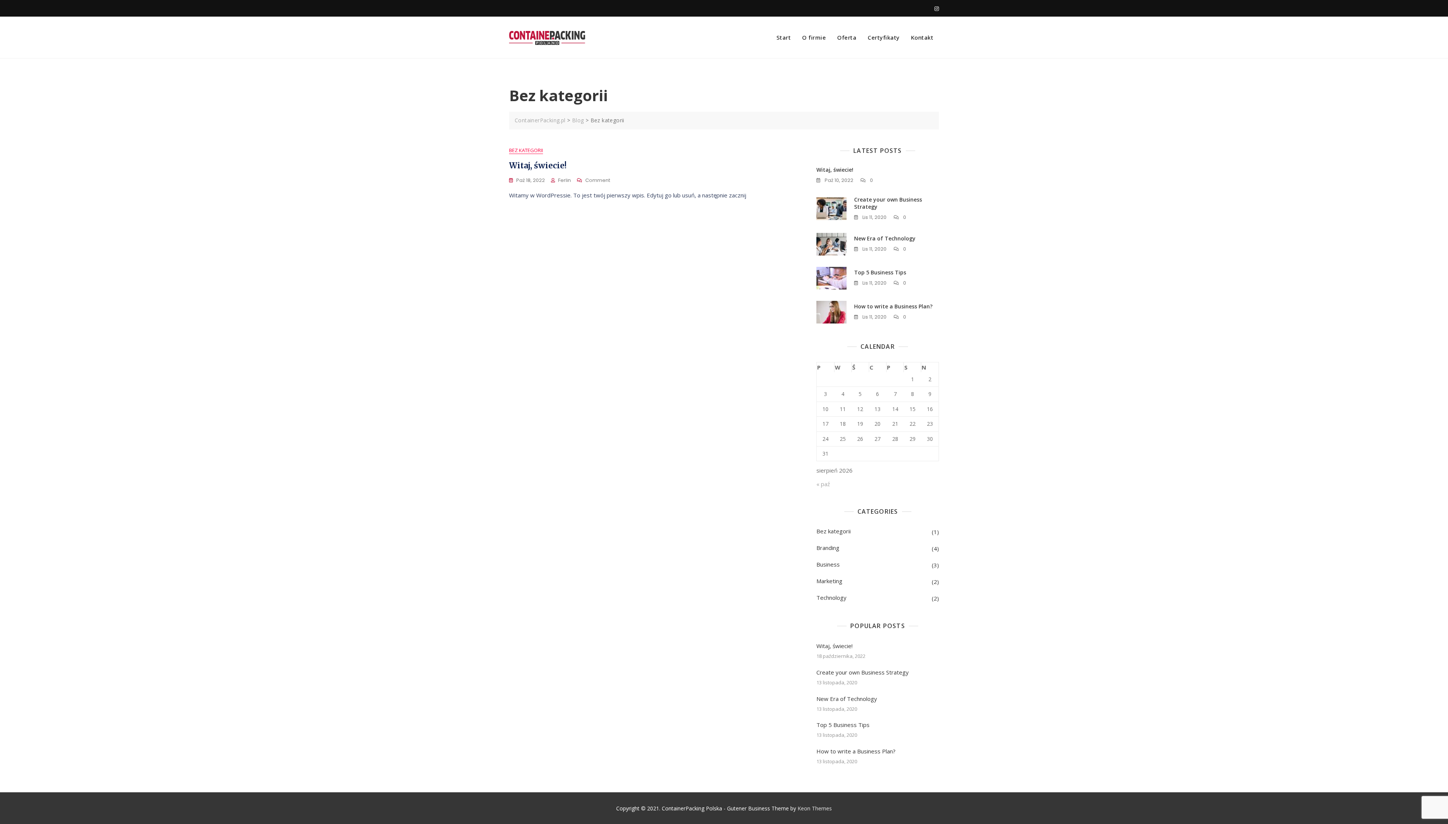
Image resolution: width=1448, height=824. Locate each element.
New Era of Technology (885, 238)
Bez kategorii (526, 150)
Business (828, 564)
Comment (597, 181)
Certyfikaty (884, 37)
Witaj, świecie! (538, 165)
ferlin (564, 180)
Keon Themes (815, 808)
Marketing (829, 581)
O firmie (814, 37)
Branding (827, 547)
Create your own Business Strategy (862, 672)
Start (783, 37)
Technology (831, 597)
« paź (823, 484)
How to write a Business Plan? (893, 306)
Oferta (846, 37)
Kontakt (922, 37)
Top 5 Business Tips (880, 272)
